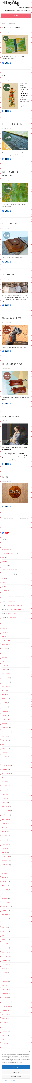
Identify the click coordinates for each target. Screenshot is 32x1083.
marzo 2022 (5, 707)
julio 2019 (4, 827)
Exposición (5, 447)
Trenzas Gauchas (11, 601)
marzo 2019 (5, 844)
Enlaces (4, 454)
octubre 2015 (5, 1010)
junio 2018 (4, 877)
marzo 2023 (5, 661)
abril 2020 (4, 790)
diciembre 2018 (6, 856)
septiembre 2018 (6, 869)
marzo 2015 (5, 1039)
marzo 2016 (5, 989)
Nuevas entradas (24, 518)
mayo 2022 (5, 698)
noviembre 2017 (6, 906)
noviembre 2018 (6, 860)
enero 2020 (5, 802)
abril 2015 (4, 1035)
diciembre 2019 (6, 806)
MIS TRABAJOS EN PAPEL (8, 574)
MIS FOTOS (5, 565)
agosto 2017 (5, 919)
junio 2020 (4, 781)
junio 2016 (4, 977)
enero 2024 (5, 636)
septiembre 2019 (6, 819)
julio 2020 (4, 777)
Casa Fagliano (15, 297)
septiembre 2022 (6, 686)
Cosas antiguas (5, 549)
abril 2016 (4, 985)
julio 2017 (4, 923)
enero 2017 (5, 948)
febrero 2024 (5, 632)
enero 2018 (5, 898)
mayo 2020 (5, 786)
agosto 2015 (5, 1018)
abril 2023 (4, 657)
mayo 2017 (5, 931)
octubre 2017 (5, 910)
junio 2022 (4, 694)
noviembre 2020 (6, 765)
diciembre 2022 (6, 673)
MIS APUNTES (5, 561)
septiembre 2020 (6, 773)
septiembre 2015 (6, 1014)
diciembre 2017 (6, 902)
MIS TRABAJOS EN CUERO (8, 570)
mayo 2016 (5, 981)
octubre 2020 (5, 769)
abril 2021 (4, 744)
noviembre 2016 (6, 956)
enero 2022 (5, 715)
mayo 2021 (5, 740)
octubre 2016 (5, 960)
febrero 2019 (5, 848)
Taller (3, 586)
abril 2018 (4, 885)
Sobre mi (4, 582)
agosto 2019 (5, 823)
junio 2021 (4, 736)
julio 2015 (4, 1023)
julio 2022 (4, 690)
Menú (17, 16)
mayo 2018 (5, 881)
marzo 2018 (5, 890)
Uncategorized (5, 590)
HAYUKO (5, 476)
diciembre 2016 (6, 952)
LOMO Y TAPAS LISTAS (11, 27)
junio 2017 (4, 927)
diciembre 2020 (6, 761)
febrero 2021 (5, 752)
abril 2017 (4, 935)
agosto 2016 (5, 968)
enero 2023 (5, 669)
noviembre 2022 (6, 678)
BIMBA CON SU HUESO (11, 318)
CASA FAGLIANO (9, 274)
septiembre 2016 (6, 964)
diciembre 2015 (6, 1002)
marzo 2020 (5, 794)
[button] (29, 1051)
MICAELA (6, 75)
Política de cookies (8, 1080)
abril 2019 (4, 840)
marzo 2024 (5, 628)
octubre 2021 (5, 728)
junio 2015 (4, 1027)
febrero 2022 (5, 711)
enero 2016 (5, 998)
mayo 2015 (5, 1031)
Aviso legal (25, 1080)
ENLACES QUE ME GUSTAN (8, 553)
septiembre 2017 (6, 914)
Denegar (16, 1072)
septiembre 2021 (6, 732)
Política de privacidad (17, 1080)
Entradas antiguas (8, 518)
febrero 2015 (5, 1043)
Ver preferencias (16, 1077)
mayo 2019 (5, 836)
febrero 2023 (5, 665)
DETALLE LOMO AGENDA (12, 123)
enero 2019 (5, 852)
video (8, 295)
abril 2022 (4, 703)
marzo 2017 (5, 939)
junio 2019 (4, 831)
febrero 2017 (5, 944)
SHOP (3, 578)
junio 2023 (4, 649)
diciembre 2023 (6, 640)
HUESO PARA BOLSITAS (12, 364)
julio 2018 (4, 873)
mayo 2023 (5, 653)
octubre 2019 (5, 815)
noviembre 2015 (6, 1006)
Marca (3, 557)
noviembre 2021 (6, 723)
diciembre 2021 (6, 719)
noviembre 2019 (6, 811)
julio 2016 (4, 973)
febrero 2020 (5, 798)
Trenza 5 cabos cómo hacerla (15, 605)
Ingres (15, 447)
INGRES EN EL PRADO (11, 416)
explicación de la (17, 454)
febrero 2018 (5, 894)
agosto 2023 (5, 644)
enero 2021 (5, 757)
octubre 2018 (5, 865)
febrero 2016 (5, 993)
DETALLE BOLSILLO (10, 223)
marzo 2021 (5, 748)
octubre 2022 (5, 682)
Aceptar (16, 1067)
